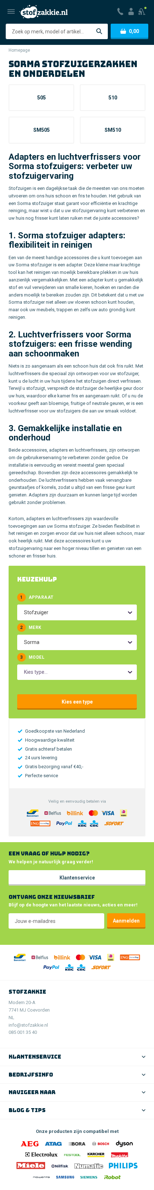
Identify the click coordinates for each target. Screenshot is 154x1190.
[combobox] (24, 612)
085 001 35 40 (23, 1032)
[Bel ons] (120, 11)
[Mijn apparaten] (142, 11)
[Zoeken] (99, 31)
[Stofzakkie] (43, 12)
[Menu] (11, 11)
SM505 (41, 130)
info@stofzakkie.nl (28, 1025)
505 (41, 98)
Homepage (19, 50)
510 (113, 98)
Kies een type (77, 702)
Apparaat (36, 597)
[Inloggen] (131, 11)
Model (32, 657)
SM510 (113, 130)
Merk (30, 627)
